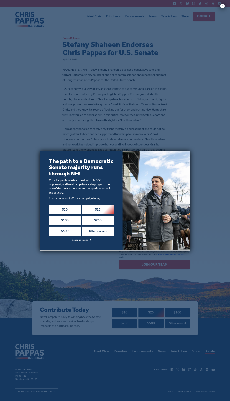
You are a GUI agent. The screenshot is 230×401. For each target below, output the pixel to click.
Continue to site (80, 240)
